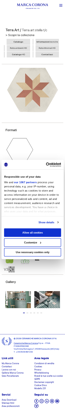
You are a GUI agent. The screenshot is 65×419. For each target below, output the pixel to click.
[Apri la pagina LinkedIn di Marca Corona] (47, 402)
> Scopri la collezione (20, 35)
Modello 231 (40, 388)
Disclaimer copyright (44, 382)
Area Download (9, 400)
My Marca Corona (10, 363)
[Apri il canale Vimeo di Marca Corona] (36, 407)
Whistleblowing (41, 373)
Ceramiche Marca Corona (26, 343)
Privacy (37, 370)
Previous (7, 300)
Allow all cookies (32, 232)
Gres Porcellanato (10, 376)
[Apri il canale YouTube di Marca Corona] (57, 402)
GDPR (37, 379)
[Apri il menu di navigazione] (61, 5)
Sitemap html (8, 403)
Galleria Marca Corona (13, 373)
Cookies (38, 367)
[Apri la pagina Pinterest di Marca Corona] (52, 402)
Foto (18, 48)
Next (57, 300)
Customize (30, 242)
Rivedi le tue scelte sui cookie (48, 376)
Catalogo (18, 42)
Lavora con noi (9, 370)
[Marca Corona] (32, 6)
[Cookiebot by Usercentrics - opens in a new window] (46, 164)
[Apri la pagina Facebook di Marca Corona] (36, 402)
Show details (46, 222)
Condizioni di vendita (44, 363)
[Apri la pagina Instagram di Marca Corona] (42, 402)
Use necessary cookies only (32, 252)
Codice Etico (40, 385)
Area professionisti (11, 406)
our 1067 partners (25, 182)
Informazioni (47, 42)
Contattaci (47, 54)
